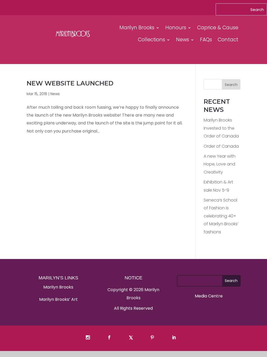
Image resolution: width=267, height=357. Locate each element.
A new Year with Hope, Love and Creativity (219, 164)
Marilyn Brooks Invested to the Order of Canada (221, 128)
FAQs (206, 39)
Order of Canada (221, 146)
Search (231, 84)
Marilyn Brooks (136, 27)
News (182, 39)
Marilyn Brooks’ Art (58, 299)
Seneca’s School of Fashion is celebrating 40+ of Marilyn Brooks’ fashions (221, 216)
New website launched (70, 83)
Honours (175, 27)
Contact (228, 39)
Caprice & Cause (217, 27)
